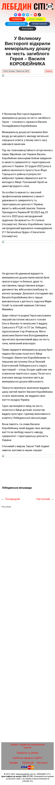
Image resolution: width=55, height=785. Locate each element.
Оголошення (16, 24)
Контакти (42, 762)
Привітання (39, 24)
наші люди (36, 19)
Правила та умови (27, 752)
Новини (17, 19)
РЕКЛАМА (27, 28)
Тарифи (13, 762)
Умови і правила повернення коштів (27, 746)
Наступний (43, 499)
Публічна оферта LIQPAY (27, 757)
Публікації (28, 762)
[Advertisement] (27, 625)
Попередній (12, 499)
